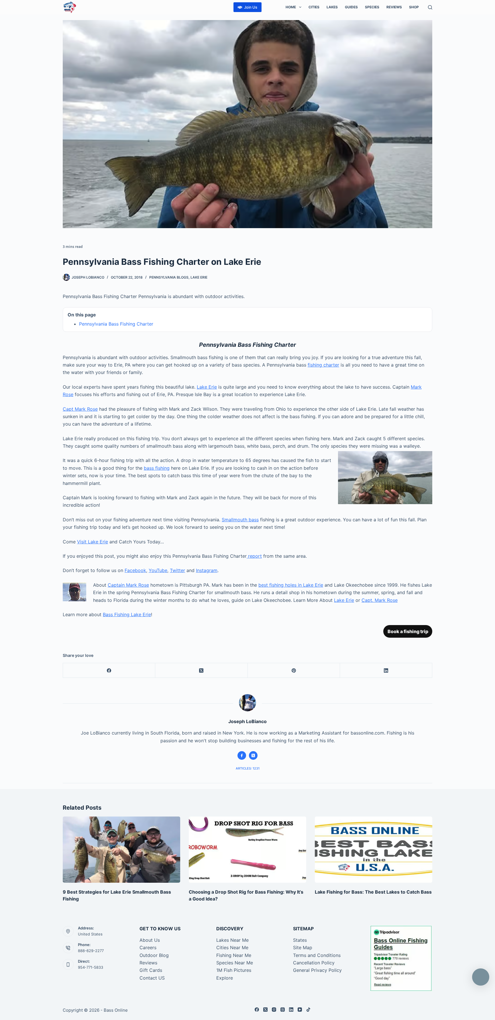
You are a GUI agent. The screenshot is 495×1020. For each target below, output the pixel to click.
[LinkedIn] (386, 670)
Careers (148, 947)
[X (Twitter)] (201, 670)
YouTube (158, 570)
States (300, 940)
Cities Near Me (232, 947)
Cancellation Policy (314, 963)
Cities (314, 7)
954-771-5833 (90, 967)
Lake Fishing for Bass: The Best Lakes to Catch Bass (373, 892)
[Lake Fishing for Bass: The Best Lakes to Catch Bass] (373, 850)
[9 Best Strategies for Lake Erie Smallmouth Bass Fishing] (121, 850)
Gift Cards (151, 970)
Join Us (250, 7)
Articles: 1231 (248, 768)
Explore (224, 978)
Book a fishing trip (408, 631)
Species (372, 7)
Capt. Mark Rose (380, 600)
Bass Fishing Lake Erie (127, 614)
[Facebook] (109, 670)
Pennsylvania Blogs (168, 277)
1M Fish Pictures (233, 970)
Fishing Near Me (233, 955)
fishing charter (323, 365)
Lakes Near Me (232, 940)
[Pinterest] (294, 670)
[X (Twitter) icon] (253, 755)
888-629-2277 (91, 950)
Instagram (206, 570)
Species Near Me (234, 963)
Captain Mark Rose (128, 585)
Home (291, 7)
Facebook (135, 570)
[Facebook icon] (241, 755)
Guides (351, 7)
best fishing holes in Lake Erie (290, 585)
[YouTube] (300, 1009)
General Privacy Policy (317, 970)
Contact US (152, 978)
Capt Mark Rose (80, 409)
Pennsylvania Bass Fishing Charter (116, 324)
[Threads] (282, 1009)
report (254, 556)
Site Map (302, 947)
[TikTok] (308, 1009)
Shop (414, 7)
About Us (150, 940)
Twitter (177, 570)
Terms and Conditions (317, 955)
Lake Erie (198, 277)
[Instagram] (274, 1009)
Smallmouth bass (240, 519)
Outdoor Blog (154, 955)
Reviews (394, 7)
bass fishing (157, 468)
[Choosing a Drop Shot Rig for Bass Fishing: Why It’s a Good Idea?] (247, 850)
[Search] (430, 7)
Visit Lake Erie (92, 542)
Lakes (332, 7)
